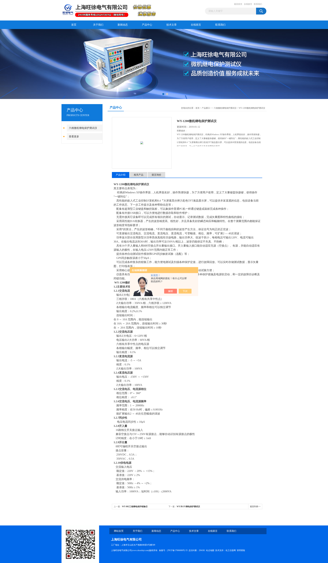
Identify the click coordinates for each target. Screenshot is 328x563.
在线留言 (248, 4)
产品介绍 (120, 175)
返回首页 (238, 4)
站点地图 (210, 550)
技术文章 (171, 24)
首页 (73, 24)
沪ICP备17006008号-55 (177, 550)
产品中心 (147, 24)
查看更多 (74, 136)
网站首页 (119, 531)
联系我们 (258, 4)
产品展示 (206, 108)
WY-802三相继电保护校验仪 (135, 506)
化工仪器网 (231, 550)
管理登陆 (241, 550)
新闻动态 (123, 24)
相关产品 (138, 175)
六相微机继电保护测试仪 (83, 128)
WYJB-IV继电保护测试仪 (188, 506)
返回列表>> (255, 506)
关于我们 (98, 24)
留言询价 (156, 175)
